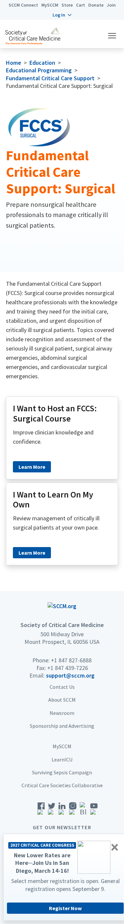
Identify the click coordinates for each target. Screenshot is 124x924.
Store (67, 5)
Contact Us (62, 687)
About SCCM (62, 699)
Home (13, 62)
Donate (95, 5)
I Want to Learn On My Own (53, 499)
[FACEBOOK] (41, 810)
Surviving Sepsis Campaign (62, 772)
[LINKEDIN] (62, 810)
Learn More (32, 466)
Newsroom (62, 713)
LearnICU (62, 759)
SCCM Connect (23, 5)
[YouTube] (94, 810)
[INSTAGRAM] (72, 810)
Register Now (65, 908)
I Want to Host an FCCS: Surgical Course (55, 413)
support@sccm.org (70, 675)
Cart (80, 5)
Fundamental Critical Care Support (50, 78)
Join (111, 5)
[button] (62, 15)
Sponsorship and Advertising (62, 725)
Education (42, 62)
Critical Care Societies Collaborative (62, 785)
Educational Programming (39, 70)
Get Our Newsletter (62, 827)
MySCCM (49, 5)
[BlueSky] (83, 810)
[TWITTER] (51, 810)
